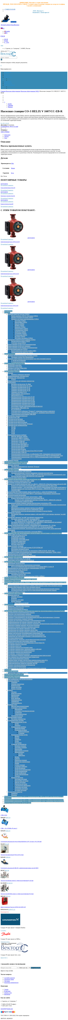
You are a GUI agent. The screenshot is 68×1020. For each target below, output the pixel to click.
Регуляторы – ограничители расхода (19, 654)
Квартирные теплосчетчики (16, 563)
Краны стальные (16, 688)
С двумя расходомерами (18, 360)
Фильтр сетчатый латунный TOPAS (22, 317)
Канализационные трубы (19, 722)
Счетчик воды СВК (14, 417)
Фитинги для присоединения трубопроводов (21, 665)
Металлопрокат (19, 752)
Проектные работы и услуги (16, 592)
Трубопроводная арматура (12, 677)
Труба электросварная (21, 774)
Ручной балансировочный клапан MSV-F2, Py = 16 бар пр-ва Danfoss (32, 527)
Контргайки (18, 749)
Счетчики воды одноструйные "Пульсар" (20, 424)
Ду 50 (13, 430)
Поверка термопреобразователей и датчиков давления (20, 579)
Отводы (17, 758)
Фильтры (14, 795)
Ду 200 (13, 428)
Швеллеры (21, 755)
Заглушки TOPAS (20, 320)
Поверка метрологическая (16, 608)
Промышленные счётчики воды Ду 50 (22, 397)
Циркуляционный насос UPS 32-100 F (10, 241)
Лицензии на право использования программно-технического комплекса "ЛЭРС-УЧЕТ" (34, 552)
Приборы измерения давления (20, 374)
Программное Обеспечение (12, 581)
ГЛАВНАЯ (7, 72)
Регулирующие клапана (15, 717)
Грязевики (14, 793)
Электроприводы (16, 703)
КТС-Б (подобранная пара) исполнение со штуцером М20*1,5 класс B (32, 566)
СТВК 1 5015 (4, 815)
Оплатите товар (9, 979)
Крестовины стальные (21, 750)
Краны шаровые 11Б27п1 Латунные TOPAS (24, 316)
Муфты (17, 736)
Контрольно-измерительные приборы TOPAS (21, 339)
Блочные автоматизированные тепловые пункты (22, 355)
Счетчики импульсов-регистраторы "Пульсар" (22, 555)
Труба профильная (20, 773)
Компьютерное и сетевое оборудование (16, 462)
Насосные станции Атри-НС (8, 196)
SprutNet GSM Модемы (18, 542)
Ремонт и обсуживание (11, 671)
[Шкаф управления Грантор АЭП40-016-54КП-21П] (5, 904)
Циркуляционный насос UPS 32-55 (9, 305)
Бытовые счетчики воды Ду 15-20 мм (19, 558)
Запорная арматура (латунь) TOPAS (18, 314)
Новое (13, 168)
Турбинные (18, 712)
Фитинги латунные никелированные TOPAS (25, 319)
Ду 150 (13, 427)
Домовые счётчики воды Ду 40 (20, 389)
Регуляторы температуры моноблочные (20, 652)
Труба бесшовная (20, 768)
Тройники (18, 739)
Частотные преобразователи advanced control (17, 803)
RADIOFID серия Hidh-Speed (20, 539)
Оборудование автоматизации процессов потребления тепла (22, 479)
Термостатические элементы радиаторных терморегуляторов (26, 661)
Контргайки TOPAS (21, 322)
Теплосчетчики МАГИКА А (20, 444)
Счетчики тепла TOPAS (18, 343)
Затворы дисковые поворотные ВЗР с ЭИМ (21, 481)
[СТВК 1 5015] (5, 812)
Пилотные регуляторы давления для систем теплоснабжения (26, 635)
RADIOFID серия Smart (15, 366)
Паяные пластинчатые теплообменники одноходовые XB (25, 633)
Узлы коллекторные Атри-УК (8, 187)
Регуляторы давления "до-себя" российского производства (25, 517)
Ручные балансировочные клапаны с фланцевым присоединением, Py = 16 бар (32, 525)
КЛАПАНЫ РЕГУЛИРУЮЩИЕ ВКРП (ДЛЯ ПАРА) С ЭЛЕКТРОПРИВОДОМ (32, 492)
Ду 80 (13, 433)
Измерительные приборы (12, 371)
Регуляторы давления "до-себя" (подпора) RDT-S (26, 523)
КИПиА (10, 690)
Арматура (7, 312)
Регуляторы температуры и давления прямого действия (24, 649)
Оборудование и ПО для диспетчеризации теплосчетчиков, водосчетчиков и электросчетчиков (33, 533)
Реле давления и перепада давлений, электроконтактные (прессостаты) (29, 655)
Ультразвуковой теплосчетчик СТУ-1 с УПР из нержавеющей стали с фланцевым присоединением (34, 801)
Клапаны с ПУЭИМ (17, 600)
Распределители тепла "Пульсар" (18, 569)
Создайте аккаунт (9, 978)
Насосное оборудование (13, 91)
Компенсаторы (15, 685)
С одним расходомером (18, 362)
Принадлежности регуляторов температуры (21, 381)
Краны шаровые (16, 601)
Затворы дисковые (16, 596)
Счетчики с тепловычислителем (24, 711)
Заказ (12, 25)
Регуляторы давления (14, 512)
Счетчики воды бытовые (15, 419)
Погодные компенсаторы (15, 638)
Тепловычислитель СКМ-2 (16, 571)
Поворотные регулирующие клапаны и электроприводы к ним (27, 636)
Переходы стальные (21, 760)
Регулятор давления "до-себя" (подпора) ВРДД (25, 519)
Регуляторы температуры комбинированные (21, 650)
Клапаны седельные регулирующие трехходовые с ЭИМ (25, 496)
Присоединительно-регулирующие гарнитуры (22, 641)
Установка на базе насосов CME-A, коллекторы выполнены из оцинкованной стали (40, 474)
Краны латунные (16, 687)
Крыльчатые (18, 709)
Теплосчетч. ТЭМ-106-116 (19, 443)
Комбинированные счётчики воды (18, 376)
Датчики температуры (14, 468)
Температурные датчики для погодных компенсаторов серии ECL (28, 660)
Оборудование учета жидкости (20, 393)
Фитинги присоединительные (17, 666)
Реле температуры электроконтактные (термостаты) (23, 657)
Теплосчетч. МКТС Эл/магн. (20, 438)
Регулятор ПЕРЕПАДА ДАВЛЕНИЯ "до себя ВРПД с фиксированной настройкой (36, 522)
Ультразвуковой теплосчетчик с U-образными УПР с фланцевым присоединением (36, 454)
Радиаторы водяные (21, 730)
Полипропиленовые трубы (19, 734)
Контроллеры (15, 695)
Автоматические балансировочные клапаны (21, 612)
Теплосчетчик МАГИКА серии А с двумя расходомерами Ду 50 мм (17, 893)
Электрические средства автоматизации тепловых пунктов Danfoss (31, 511)
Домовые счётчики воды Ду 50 (20, 390)
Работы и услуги (9, 604)
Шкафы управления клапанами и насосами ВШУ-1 (26, 531)
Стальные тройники (21, 766)
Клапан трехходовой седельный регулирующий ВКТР (27, 498)
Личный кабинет (6, 25)
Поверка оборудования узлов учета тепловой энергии (24, 587)
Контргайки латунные (21, 780)
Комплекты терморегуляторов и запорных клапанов (23, 627)
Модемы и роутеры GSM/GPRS (17, 368)
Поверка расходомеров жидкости (14, 577)
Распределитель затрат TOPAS (20, 341)
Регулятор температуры (18, 719)
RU (6, 33)
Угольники (18, 742)
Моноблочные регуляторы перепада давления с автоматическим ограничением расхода (34, 631)
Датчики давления (13, 465)
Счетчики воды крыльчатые (16, 420)
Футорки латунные (20, 790)
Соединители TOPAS (21, 330)
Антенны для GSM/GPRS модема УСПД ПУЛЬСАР (27, 547)
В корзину (4, 130)
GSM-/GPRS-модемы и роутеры (17, 535)
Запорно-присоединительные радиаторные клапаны (23, 615)
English (7, 31)
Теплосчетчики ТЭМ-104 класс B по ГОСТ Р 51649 (26, 450)
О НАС (6, 74)
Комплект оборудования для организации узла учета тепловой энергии (29, 358)
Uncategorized (8, 311)
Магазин (7, 75)
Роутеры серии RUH (14, 370)
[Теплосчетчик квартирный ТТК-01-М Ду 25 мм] (5, 852)
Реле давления (15, 698)
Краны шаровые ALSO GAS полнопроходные (22, 344)
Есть (12, 173)
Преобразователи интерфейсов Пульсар (20, 554)
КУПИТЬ (13, 22)
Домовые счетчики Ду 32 (19, 392)
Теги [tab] (5, 138)
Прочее (17, 738)
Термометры (15, 701)
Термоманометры (16, 700)
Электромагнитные (21, 714)
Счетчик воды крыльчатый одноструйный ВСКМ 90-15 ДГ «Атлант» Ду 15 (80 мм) (21, 841)
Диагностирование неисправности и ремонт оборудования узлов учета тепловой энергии (35, 585)
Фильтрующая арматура (15, 792)
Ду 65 (13, 431)
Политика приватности (11, 982)
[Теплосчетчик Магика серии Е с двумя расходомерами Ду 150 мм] (5, 878)
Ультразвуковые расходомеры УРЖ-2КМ (23, 414)
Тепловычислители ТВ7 (18, 574)
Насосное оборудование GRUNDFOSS (19, 471)
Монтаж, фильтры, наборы (19, 436)
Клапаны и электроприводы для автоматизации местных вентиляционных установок (34, 617)
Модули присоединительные (20, 706)
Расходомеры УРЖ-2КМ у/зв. (20, 408)
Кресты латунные (20, 782)
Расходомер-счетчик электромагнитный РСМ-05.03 (26, 406)
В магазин (7, 991)
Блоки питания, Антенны (15, 546)
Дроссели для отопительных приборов (19, 614)
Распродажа (7, 669)
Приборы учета (12, 704)
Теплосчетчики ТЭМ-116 (18, 452)
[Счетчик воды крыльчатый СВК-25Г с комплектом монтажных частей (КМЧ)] (5, 865)
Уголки (20, 754)
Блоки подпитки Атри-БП (7, 204)
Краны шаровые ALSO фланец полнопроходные (22, 347)
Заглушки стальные (21, 747)
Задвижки (14, 682)
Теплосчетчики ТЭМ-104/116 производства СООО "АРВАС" (26, 576)
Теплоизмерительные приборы (17, 435)
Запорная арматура (13, 595)
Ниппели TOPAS (20, 327)
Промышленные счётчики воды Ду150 (23, 403)
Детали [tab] (6, 136)
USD (6, 41)
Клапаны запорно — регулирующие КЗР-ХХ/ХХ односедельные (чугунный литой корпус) (38, 487)
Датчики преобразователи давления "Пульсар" (25, 466)
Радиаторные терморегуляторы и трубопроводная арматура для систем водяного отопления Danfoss (34, 611)
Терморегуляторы (13, 460)
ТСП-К (13, 379)
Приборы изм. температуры (16, 377)
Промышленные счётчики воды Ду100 (23, 401)
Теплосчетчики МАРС (18, 447)
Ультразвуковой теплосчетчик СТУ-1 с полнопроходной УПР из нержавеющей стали (37, 455)
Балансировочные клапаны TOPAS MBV (23, 351)
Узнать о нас (8, 992)
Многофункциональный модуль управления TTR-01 (27, 509)
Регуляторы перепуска (14, 646)
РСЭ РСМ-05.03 (16, 409)
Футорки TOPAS (20, 336)
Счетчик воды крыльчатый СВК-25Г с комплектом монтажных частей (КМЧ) (19, 868)
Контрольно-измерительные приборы (15, 463)
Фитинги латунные (17, 777)
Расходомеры (12, 382)
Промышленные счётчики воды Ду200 (23, 404)
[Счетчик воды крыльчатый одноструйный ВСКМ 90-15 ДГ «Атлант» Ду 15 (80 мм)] (5, 839)
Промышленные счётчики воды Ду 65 (22, 398)
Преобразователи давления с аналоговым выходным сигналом (27, 639)
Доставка (7, 981)
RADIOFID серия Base (15, 365)
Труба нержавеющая (21, 771)
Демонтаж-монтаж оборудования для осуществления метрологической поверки (35, 589)
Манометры (15, 696)
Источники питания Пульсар (20, 549)
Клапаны (14, 598)
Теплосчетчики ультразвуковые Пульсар (16, 676)
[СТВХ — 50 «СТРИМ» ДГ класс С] (5, 826)
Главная (3, 91)
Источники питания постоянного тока (19, 482)
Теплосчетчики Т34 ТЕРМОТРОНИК (19, 573)
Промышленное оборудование (13, 593)
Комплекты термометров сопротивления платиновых (24, 565)
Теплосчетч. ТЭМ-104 (18, 441)
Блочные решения (9, 354)
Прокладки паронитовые (22, 761)
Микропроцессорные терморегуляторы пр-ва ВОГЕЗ (27, 508)
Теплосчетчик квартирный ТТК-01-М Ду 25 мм (12, 854)
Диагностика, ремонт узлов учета (18, 673)
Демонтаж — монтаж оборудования (18, 606)
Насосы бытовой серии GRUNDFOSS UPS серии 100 (27, 476)
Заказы (10, 88)
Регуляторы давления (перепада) (17, 416)
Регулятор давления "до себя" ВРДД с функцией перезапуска (33, 520)
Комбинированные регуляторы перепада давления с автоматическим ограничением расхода (36, 623)
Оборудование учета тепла (12, 562)
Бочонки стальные (20, 746)
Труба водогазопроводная (22, 769)
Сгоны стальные (20, 765)
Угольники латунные (21, 788)
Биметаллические (23, 731)
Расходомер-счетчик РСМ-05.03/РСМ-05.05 (21, 560)
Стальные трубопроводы (18, 744)
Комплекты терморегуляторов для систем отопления (24, 625)
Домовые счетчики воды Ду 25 (20, 387)
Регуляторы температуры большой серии (20, 647)
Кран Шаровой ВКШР (22, 603)
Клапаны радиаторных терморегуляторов (20, 619)
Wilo (12, 163)
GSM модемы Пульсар (18, 536)
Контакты (7, 994)
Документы (8, 77)
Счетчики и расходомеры (19, 707)
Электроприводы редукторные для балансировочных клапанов (27, 668)
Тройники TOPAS (20, 331)
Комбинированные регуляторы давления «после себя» (24, 622)
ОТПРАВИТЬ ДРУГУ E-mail (9, 126)
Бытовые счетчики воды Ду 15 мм (21, 385)
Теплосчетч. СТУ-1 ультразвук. (20, 439)
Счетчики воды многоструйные (17, 422)
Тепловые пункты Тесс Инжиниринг (22, 357)
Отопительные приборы (18, 727)
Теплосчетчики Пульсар (18, 449)
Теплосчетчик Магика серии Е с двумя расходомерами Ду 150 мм (17, 880)
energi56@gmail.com (7, 1009)
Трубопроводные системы (16, 720)
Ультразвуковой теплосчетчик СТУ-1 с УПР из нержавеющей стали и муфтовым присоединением (34, 800)
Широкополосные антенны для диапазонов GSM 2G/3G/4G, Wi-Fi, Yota (32, 550)
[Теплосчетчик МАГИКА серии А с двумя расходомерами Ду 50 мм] (5, 891)
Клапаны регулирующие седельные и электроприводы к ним (26, 620)
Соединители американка (22, 785)
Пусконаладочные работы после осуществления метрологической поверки (34, 590)
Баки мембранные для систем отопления (20, 679)
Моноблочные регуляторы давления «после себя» (23, 630)
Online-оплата (12, 79)
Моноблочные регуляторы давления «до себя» (22, 628)
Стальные (21, 733)
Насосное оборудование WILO (30, 91)
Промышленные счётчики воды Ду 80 (22, 400)
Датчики (10, 373)
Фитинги (17, 725)
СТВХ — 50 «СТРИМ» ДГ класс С (9, 828)
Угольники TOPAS (20, 333)
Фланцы (17, 776)
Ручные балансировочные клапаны (18, 658)
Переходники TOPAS (21, 328)
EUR (6, 39)
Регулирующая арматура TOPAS (17, 349)
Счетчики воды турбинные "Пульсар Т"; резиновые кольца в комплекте (33, 411)
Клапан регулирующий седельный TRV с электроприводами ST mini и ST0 (34, 485)
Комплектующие (16, 693)
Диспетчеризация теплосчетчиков (14, 363)
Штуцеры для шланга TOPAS (24, 338)
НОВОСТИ (7, 82)
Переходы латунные (21, 784)
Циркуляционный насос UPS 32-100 (10, 273)
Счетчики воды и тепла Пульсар (14, 674)
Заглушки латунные (21, 779)
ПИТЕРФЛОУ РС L (17, 395)
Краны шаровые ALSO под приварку (19, 346)
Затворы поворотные (17, 684)
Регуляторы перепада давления (17, 644)
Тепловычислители (17, 715)
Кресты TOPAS (19, 324)
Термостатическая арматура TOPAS (22, 352)
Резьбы (17, 763)
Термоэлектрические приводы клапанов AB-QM (22, 663)
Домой (6, 989)
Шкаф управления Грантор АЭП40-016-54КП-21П (13, 907)
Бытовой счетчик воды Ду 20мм (21, 384)
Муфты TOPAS (19, 325)
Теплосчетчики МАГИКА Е (19, 446)
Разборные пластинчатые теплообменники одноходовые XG (26, 642)
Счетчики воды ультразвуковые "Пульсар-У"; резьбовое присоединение (33, 412)
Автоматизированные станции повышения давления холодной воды (32, 473)
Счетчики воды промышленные (17, 425)
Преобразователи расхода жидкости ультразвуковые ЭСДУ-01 (26, 568)
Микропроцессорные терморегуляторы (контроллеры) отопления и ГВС (30, 503)
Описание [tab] (7, 135)
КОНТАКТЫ (8, 83)
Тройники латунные (21, 787)
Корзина (16, 25)
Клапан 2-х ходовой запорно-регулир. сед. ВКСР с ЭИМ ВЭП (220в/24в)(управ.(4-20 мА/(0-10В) (37, 484)
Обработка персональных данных (18, 80)
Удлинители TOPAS (21, 335)
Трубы (17, 723)
